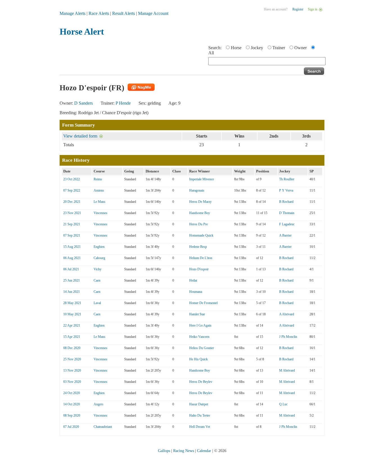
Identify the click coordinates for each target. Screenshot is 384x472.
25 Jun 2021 (71, 280)
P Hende (123, 103)
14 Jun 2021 (71, 292)
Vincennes (100, 213)
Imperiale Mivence (201, 179)
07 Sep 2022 (71, 190)
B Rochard (286, 202)
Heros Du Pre (198, 224)
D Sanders (83, 103)
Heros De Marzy (200, 202)
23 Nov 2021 (72, 213)
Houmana (195, 292)
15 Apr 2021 (71, 337)
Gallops (164, 451)
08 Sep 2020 (71, 415)
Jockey (257, 47)
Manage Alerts (72, 13)
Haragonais (196, 190)
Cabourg (99, 258)
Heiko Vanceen (199, 337)
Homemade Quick (201, 235)
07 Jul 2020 (71, 427)
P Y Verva (286, 190)
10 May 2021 (72, 314)
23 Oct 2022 (71, 179)
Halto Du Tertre (199, 415)
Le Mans (99, 202)
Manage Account (153, 13)
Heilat (193, 280)
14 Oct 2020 (71, 404)
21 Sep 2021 (71, 224)
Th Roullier (286, 179)
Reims (98, 179)
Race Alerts (99, 13)
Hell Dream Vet (199, 427)
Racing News (183, 451)
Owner (300, 47)
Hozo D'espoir (199, 269)
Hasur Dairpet (198, 404)
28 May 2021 (72, 303)
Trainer (278, 47)
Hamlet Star (197, 314)
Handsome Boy (199, 213)
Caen (97, 280)
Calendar (204, 451)
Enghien (99, 247)
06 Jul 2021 (71, 269)
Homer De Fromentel (203, 303)
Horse (236, 47)
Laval (97, 303)
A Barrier (285, 235)
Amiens (99, 190)
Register (297, 9)
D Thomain (286, 213)
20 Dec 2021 (71, 202)
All (211, 52)
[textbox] (267, 61)
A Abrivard (286, 314)
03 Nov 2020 (72, 382)
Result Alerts (123, 13)
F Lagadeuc (287, 224)
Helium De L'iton (200, 258)
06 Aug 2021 (72, 258)
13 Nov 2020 (72, 370)
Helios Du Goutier (201, 348)
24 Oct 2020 (71, 393)
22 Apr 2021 (71, 325)
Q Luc (283, 404)
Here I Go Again (200, 325)
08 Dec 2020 (71, 348)
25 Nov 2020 (72, 359)
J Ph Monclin (288, 337)
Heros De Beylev (200, 382)
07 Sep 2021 (71, 235)
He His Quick (198, 359)
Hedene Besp (198, 247)
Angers (98, 404)
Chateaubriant (103, 427)
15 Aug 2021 (72, 247)
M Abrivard (287, 370)
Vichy (97, 269)
